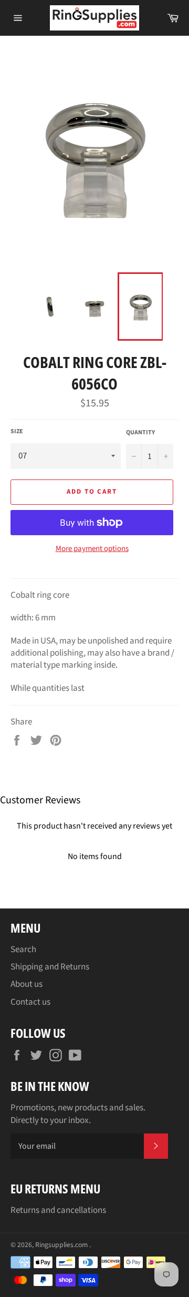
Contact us (30, 1002)
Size (16, 431)
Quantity (140, 432)
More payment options (92, 549)
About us (26, 984)
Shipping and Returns (49, 967)
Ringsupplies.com (62, 1245)
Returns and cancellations (58, 1210)
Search (23, 949)
